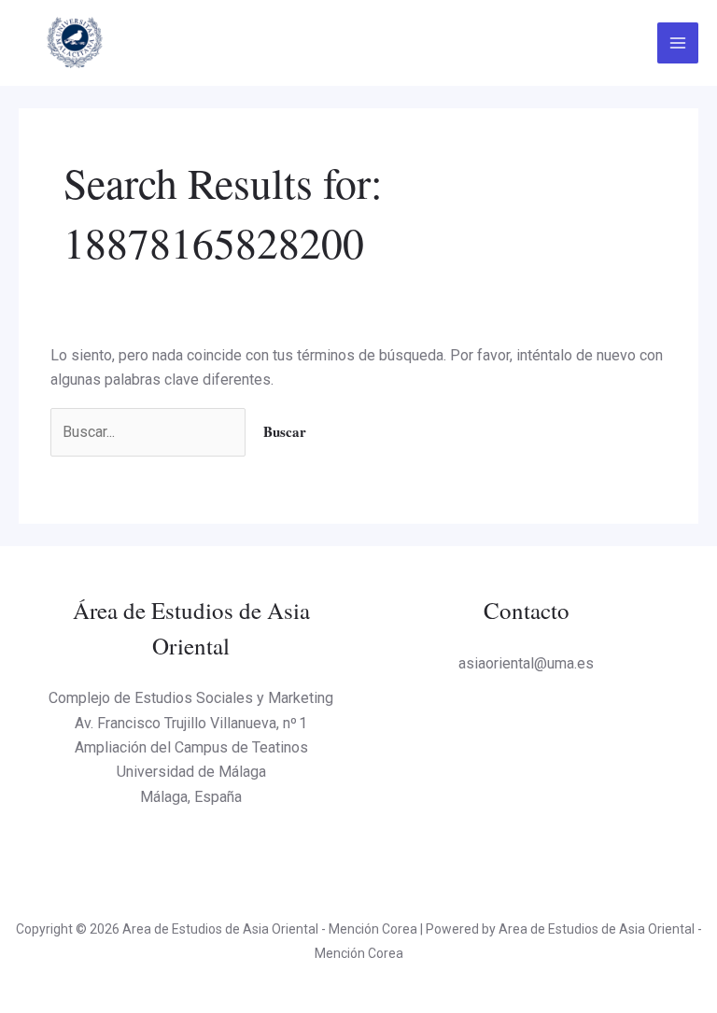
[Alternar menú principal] (677, 42)
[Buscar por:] (149, 432)
